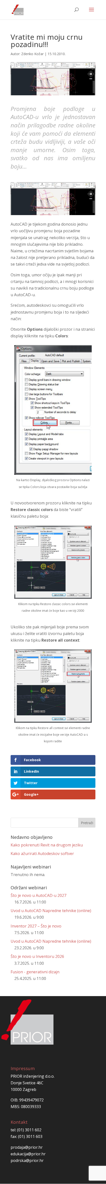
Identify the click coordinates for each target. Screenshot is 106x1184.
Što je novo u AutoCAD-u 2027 (38, 895)
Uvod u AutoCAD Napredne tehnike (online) (51, 910)
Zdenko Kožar (32, 53)
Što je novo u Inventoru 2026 (37, 956)
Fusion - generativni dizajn (35, 972)
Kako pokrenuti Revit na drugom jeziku (47, 845)
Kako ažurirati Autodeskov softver (42, 853)
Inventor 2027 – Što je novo (36, 926)
